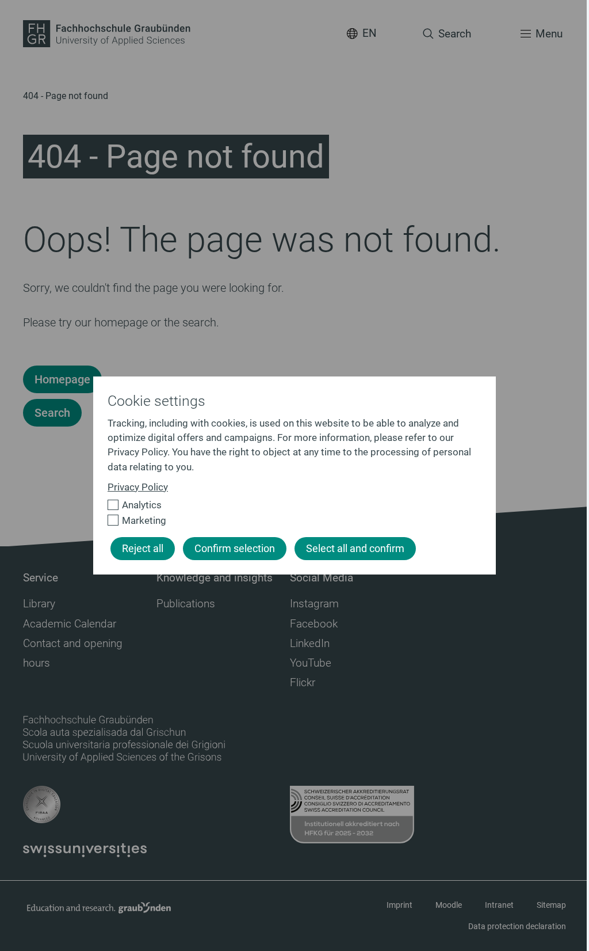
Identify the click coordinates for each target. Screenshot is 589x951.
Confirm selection (234, 548)
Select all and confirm (355, 548)
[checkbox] (290, 505)
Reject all (142, 548)
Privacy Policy (138, 487)
